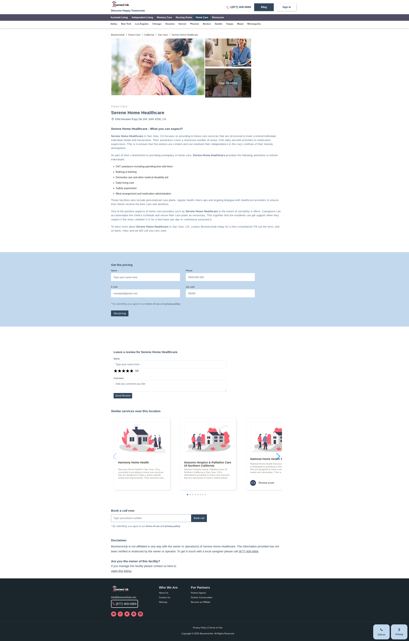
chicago (157, 24)
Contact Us (164, 597)
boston (207, 24)
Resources (218, 17)
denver (182, 24)
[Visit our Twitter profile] (127, 614)
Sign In (286, 7)
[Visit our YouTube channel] (113, 614)
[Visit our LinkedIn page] (140, 614)
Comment (118, 378)
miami (240, 24)
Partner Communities (201, 597)
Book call (199, 518)
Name (114, 270)
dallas (114, 24)
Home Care (202, 17)
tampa (229, 24)
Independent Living (142, 17)
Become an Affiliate (200, 602)
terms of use (153, 303)
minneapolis (254, 24)
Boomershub (117, 34)
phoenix (194, 24)
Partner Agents (198, 592)
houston (170, 24)
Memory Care (164, 17)
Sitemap (163, 602)
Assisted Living (119, 17)
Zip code (190, 287)
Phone (189, 270)
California (149, 34)
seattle (218, 24)
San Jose (163, 34)
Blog (264, 7)
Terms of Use (216, 627)
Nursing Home (184, 17)
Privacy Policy (200, 627)
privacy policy (172, 303)
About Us (163, 592)
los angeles (142, 24)
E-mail (114, 287)
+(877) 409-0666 (240, 7)
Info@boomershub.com (123, 597)
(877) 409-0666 (248, 551)
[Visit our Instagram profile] (120, 614)
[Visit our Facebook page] (133, 614)
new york (126, 24)
